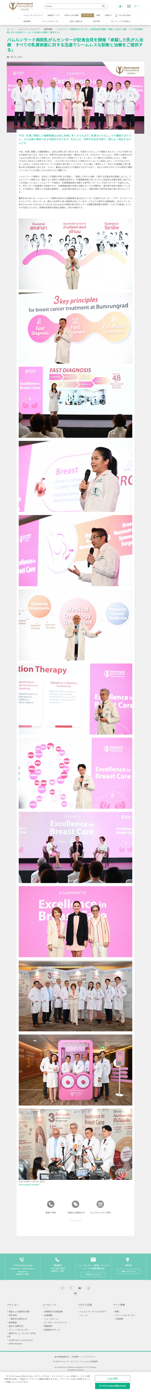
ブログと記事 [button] (85, 1304)
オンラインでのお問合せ (121, 21)
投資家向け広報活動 (53, 1311)
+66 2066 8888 (124, 15)
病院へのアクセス (129, 1271)
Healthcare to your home (21, 1340)
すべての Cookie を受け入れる (112, 1385)
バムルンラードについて (33, 15)
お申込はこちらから (93, 1274)
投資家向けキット (52, 1329)
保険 (98, 15)
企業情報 (48, 1315)
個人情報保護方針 (62, 1357)
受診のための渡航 (71, 15)
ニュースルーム (51, 1318)
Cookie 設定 (112, 1378)
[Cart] (128, 6)
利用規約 (75, 1357)
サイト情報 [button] (119, 1304)
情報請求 (48, 1326)
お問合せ (108, 15)
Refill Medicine (15, 1343)
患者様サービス (53, 15)
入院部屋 (119, 1318)
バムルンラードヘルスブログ (92, 1311)
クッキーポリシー (89, 1357)
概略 (117, 1311)
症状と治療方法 (76, 21)
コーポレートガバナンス (55, 1322)
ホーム (10, 29)
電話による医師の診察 (19, 1311)
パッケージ (87, 15)
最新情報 (48, 29)
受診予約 (96, 21)
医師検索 (27, 21)
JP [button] (135, 6)
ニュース (83, 1315)
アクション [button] (13, 1304)
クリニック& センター (50, 21)
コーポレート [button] (49, 1304)
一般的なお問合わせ (18, 1318)
